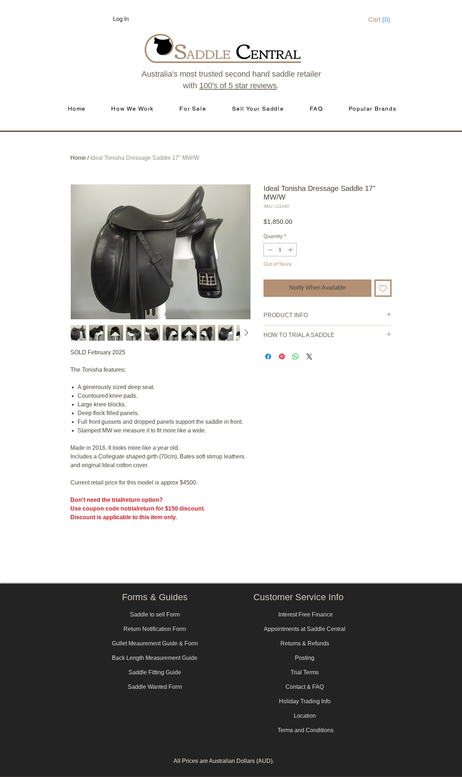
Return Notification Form (154, 629)
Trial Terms (305, 672)
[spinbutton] (280, 249)
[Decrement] (269, 249)
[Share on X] (309, 356)
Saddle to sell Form (155, 614)
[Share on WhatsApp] (295, 356)
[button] (381, 19)
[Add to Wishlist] (383, 288)
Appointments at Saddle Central (304, 629)
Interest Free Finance (305, 614)
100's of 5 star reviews (238, 85)
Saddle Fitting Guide (154, 672)
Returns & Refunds (304, 643)
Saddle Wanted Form (155, 687)
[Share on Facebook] (268, 356)
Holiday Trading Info (305, 701)
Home (78, 158)
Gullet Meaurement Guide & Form (155, 643)
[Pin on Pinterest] (282, 356)
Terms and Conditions (306, 730)
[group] (231, 573)
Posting (304, 658)
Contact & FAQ (305, 687)
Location (305, 716)
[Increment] (291, 249)
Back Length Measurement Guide (154, 658)
